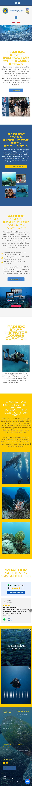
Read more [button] (6, 615)
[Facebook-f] (13, 3)
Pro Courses (23, 711)
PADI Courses (7, 712)
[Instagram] (16, 3)
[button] (16, 17)
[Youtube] (19, 3)
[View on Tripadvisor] (4, 601)
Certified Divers (7, 745)
